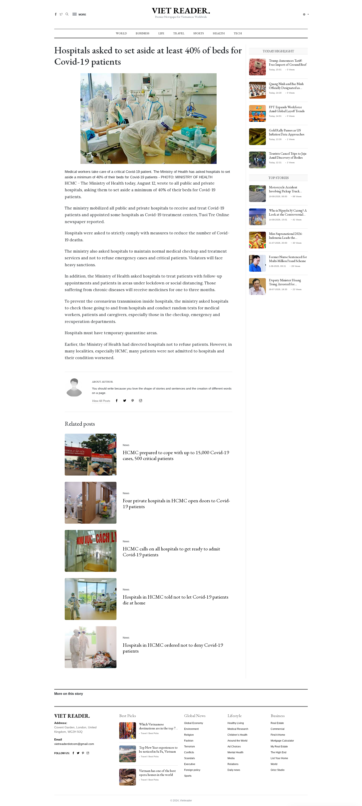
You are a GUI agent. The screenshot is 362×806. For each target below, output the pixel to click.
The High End (278, 752)
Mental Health (235, 752)
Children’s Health (237, 734)
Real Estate (277, 723)
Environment (191, 729)
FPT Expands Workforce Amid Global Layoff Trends (287, 109)
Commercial (277, 729)
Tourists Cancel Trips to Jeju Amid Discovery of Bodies (287, 155)
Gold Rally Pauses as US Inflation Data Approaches (286, 132)
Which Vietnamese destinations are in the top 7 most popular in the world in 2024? (157, 730)
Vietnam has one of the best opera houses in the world (157, 773)
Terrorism (189, 746)
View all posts (101, 400)
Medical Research (238, 729)
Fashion (188, 740)
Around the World (237, 740)
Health (219, 33)
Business (142, 33)
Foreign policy (192, 770)
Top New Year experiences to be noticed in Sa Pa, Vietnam (158, 749)
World (121, 33)
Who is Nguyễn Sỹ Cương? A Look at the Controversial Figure (288, 214)
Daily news (234, 770)
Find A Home (278, 734)
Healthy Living (236, 723)
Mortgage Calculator (282, 740)
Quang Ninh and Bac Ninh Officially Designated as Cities (286, 88)
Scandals (189, 758)
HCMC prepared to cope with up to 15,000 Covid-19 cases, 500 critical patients (176, 455)
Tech (238, 33)
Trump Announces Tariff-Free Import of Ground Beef (287, 62)
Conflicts (189, 752)
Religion (189, 734)
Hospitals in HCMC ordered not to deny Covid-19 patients (173, 647)
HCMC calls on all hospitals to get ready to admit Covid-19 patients (171, 551)
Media (231, 758)
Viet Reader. (181, 10)
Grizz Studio (277, 770)
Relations (233, 764)
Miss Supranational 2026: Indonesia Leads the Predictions (285, 237)
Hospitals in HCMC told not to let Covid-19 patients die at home (175, 599)
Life (161, 33)
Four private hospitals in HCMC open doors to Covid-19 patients (176, 503)
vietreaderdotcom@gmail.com (74, 744)
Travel (178, 33)
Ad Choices (234, 746)
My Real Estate (279, 746)
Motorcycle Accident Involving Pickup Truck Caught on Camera (284, 191)
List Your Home (279, 758)
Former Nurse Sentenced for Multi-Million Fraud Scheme (288, 259)
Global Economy (193, 723)
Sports (198, 33)
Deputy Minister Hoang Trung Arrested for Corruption (285, 284)
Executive (189, 764)
